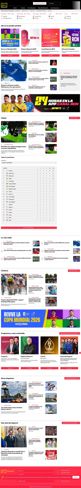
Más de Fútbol (74, 118)
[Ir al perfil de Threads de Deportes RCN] (5, 479)
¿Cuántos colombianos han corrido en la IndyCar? (35, 407)
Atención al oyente (65, 470)
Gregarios (4, 356)
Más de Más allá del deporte (70, 423)
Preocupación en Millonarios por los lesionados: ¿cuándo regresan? (37, 87)
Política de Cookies (66, 477)
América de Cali (25, 10)
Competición (3, 160)
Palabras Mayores (27, 356)
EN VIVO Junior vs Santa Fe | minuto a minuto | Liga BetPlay (36, 146)
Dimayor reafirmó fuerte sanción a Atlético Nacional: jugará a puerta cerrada (39, 79)
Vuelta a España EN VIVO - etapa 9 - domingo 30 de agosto (12, 301)
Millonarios (32, 10)
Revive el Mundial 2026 (9, 49)
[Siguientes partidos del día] (79, 16)
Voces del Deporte (66, 356)
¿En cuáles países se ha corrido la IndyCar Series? (11, 408)
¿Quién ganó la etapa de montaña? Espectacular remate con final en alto (35, 300)
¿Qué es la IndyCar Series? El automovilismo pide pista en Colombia (36, 396)
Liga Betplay (17, 10)
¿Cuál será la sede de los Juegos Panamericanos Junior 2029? (36, 385)
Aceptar (76, 477)
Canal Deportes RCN (48, 49)
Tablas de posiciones (39, 3)
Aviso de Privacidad (65, 472)
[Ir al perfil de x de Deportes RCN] (1, 479)
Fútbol (15, 8)
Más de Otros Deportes (72, 378)
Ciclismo (23, 8)
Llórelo (42, 356)
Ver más (10, 55)
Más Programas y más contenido (69, 333)
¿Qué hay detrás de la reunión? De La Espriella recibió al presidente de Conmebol (13, 453)
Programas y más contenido (13, 333)
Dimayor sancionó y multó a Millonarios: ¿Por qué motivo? (11, 86)
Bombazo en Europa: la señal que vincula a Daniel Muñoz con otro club (69, 78)
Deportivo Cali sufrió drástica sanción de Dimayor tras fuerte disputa (38, 71)
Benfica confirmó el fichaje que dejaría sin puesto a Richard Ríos (38, 62)
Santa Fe (50, 10)
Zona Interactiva (55, 8)
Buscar (52, 3)
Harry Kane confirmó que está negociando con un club (17, 250)
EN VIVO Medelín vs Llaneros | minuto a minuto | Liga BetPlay (36, 124)
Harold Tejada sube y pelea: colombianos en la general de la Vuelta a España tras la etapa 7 (36, 289)
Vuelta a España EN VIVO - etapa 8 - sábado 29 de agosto (36, 276)
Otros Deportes (32, 8)
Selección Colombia (68, 49)
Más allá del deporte (43, 8)
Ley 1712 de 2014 (65, 481)
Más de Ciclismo (73, 270)
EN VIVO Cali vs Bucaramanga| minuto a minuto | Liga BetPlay (13, 147)
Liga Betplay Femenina (41, 10)
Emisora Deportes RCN (28, 49)
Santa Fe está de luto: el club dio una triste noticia (36, 428)
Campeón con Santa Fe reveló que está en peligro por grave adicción (36, 453)
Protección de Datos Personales (68, 474)
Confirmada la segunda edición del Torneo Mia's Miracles (35, 441)
